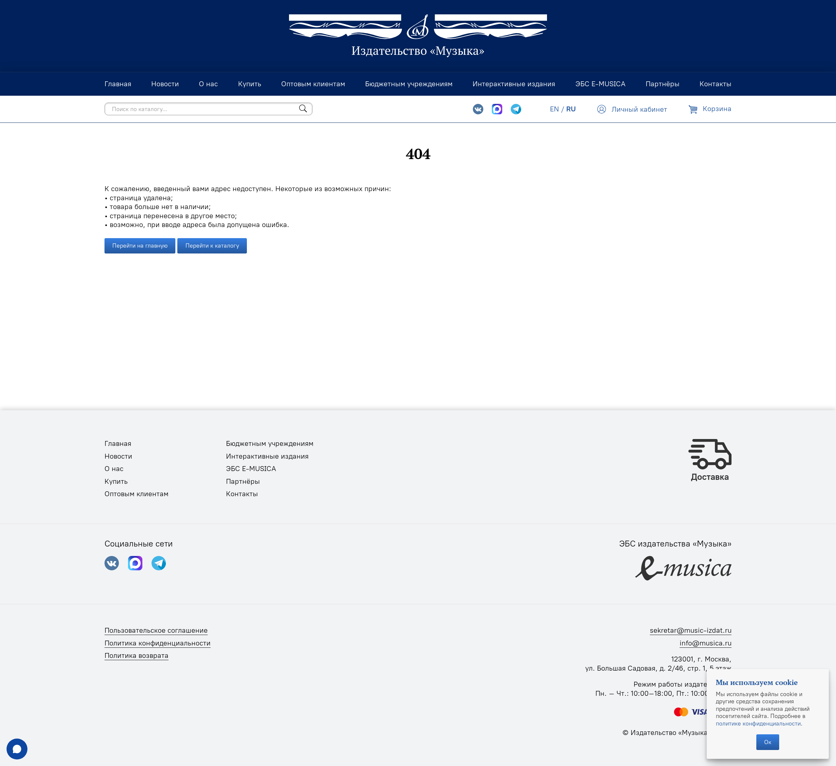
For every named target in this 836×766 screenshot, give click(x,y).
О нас (113, 468)
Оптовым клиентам (136, 493)
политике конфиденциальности (758, 723)
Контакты (242, 493)
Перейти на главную (140, 245)
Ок (767, 742)
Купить (116, 481)
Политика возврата (136, 655)
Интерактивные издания (267, 456)
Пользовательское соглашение (156, 630)
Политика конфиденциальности (157, 643)
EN (554, 109)
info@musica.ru (706, 643)
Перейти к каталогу (212, 245)
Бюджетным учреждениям (270, 443)
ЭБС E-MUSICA (251, 468)
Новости (118, 456)
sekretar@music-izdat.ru (691, 630)
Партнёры (243, 481)
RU (571, 109)
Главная (117, 443)
